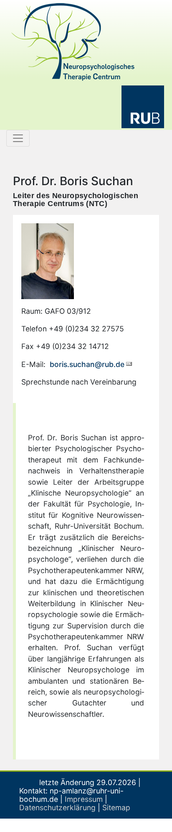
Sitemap (116, 807)
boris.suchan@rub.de (86, 364)
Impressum (84, 799)
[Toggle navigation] (18, 138)
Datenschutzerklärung (57, 807)
